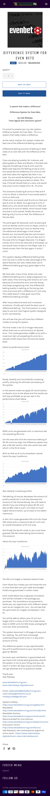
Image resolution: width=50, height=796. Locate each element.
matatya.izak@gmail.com (15, 696)
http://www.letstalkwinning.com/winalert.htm (24, 710)
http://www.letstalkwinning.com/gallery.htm (24, 705)
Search (6, 770)
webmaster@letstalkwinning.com (25, 691)
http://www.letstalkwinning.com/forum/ (22, 727)
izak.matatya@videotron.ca (15, 693)
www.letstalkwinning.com (15, 682)
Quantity (6, 70)
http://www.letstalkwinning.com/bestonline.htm (25, 722)
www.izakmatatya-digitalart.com (18, 685)
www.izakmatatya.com (27, 736)
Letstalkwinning (15, 788)
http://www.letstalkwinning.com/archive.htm (24, 716)
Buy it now (24, 93)
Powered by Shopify (29, 788)
